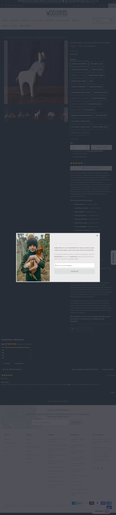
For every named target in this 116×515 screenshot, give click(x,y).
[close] (97, 236)
